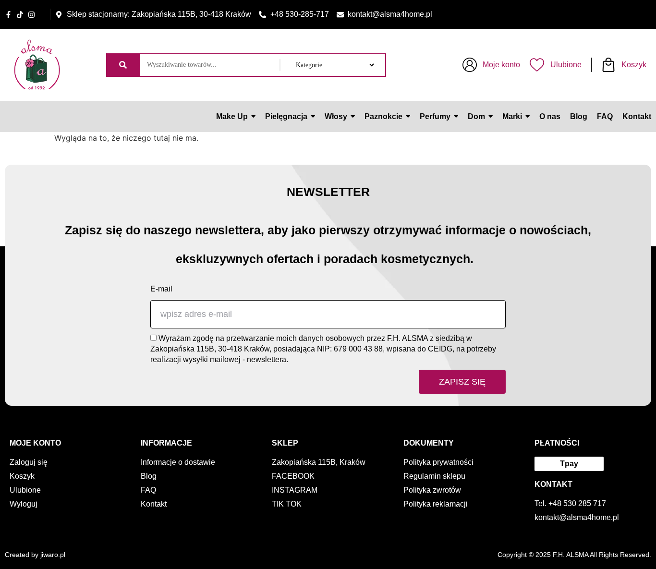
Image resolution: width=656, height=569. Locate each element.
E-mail (161, 289)
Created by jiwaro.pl (35, 554)
